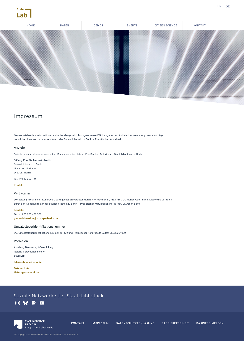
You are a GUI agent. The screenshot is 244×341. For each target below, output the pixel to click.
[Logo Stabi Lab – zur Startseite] (24, 13)
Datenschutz (21, 268)
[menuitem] (220, 6)
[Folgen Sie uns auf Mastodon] (33, 303)
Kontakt (19, 185)
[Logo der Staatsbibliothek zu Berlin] (33, 329)
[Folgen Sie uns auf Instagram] (18, 303)
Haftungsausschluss (26, 272)
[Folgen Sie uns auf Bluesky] (25, 303)
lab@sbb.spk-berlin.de (28, 262)
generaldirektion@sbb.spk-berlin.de (36, 218)
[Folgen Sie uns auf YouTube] (42, 303)
